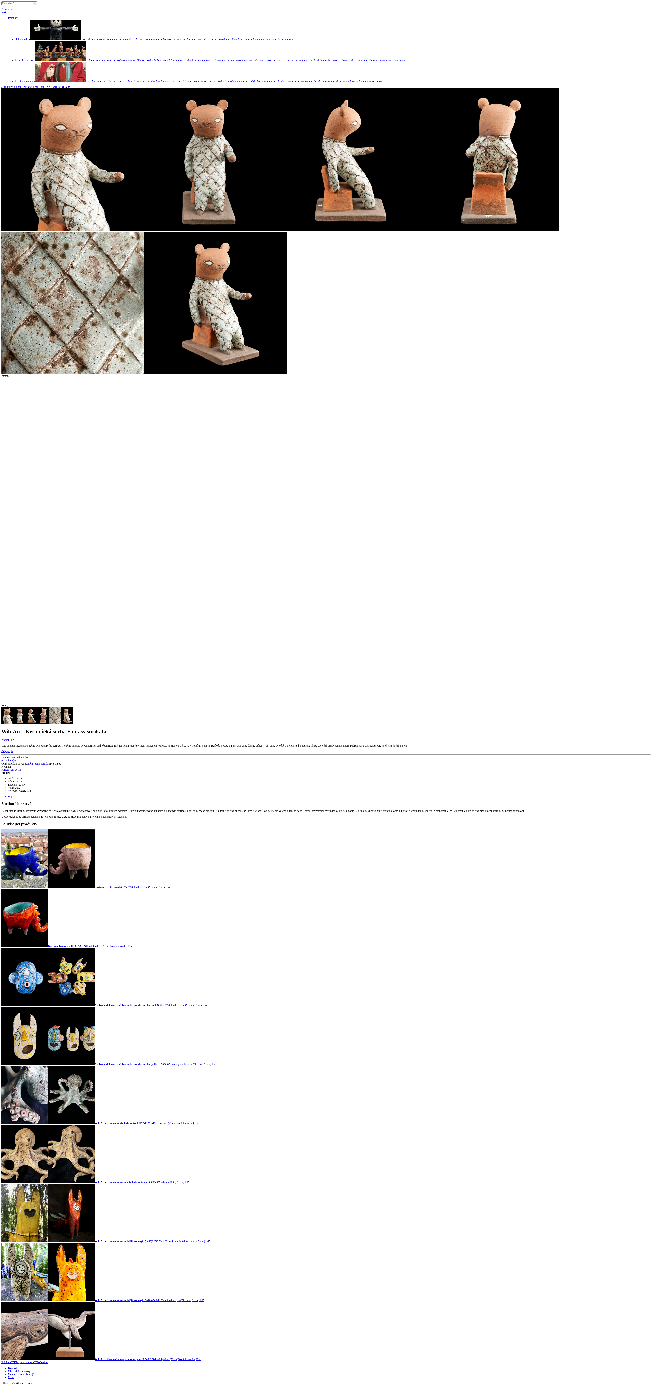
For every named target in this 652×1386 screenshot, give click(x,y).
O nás (11, 1377)
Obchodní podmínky (19, 1371)
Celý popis (7, 751)
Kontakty (13, 1368)
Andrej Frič (7, 739)
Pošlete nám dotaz (11, 769)
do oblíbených (9, 760)
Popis (11, 796)
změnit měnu (22, 757)
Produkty (13, 17)
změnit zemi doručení (38, 763)
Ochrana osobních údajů (21, 1374)
